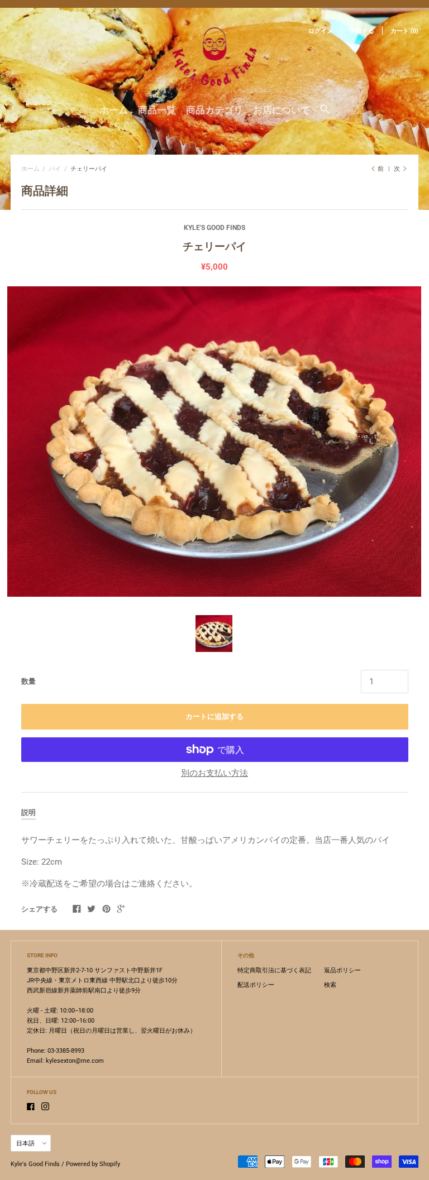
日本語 (25, 1143)
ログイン (320, 31)
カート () (404, 31)
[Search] (325, 114)
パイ (55, 168)
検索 (330, 985)
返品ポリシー (342, 970)
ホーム (113, 110)
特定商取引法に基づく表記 (274, 970)
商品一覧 (157, 110)
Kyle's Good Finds (214, 228)
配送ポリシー (255, 985)
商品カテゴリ (214, 110)
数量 (28, 681)
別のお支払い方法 (214, 773)
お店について (281, 110)
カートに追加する (214, 716)
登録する (362, 31)
